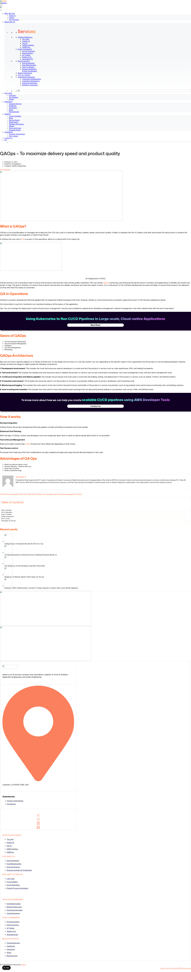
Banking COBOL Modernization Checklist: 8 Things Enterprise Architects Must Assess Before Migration (41, 588)
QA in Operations (6, 512)
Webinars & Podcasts (16, 124)
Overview (12, 95)
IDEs (34, 494)
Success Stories (14, 120)
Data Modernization (30, 65)
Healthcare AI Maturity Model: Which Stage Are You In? (24, 577)
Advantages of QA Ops (8, 521)
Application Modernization (32, 79)
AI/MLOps (27, 47)
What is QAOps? (6, 510)
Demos (11, 99)
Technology (13, 108)
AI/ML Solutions (29, 45)
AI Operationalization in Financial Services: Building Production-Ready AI (30, 555)
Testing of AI (27, 57)
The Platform (13, 97)
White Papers (13, 122)
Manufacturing (14, 112)
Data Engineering (29, 63)
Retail (11, 110)
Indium (23, 965)
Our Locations (14, 20)
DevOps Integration (12, 494)
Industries (8, 101)
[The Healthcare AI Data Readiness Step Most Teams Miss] (97, 560)
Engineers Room (15, 130)
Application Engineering (26, 77)
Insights (7, 114)
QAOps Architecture (7, 516)
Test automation (47, 494)
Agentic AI (27, 41)
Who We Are (9, 13)
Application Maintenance (31, 81)
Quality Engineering (25, 49)
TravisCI (79, 494)
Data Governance (29, 67)
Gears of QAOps (6, 514)
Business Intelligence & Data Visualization (30, 70)
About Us (12, 16)
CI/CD (27, 444)
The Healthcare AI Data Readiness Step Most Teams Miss (24, 566)
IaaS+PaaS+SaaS (25, 494)
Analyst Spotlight (15, 116)
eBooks (11, 126)
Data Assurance (28, 53)
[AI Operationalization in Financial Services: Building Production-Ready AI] (97, 549)
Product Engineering (25, 73)
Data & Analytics (24, 61)
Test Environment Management (64, 494)
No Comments (5, 170)
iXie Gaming (13, 136)
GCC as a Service (24, 75)
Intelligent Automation (31, 85)
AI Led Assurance (29, 51)
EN (5, 140)
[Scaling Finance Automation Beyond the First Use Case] (97, 538)
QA (23, 239)
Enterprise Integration (30, 83)
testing (106, 283)
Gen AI (26, 43)
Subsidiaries (8, 132)
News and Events (15, 128)
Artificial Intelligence (25, 37)
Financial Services (15, 104)
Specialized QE (28, 59)
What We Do (9, 22)
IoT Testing (27, 55)
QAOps (39, 494)
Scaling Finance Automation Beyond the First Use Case (23, 544)
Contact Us (8, 138)
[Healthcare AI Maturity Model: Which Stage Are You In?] (97, 571)
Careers (11, 18)
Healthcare (12, 106)
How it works (5, 518)
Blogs (11, 118)
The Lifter (26, 39)
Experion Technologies (17, 134)
